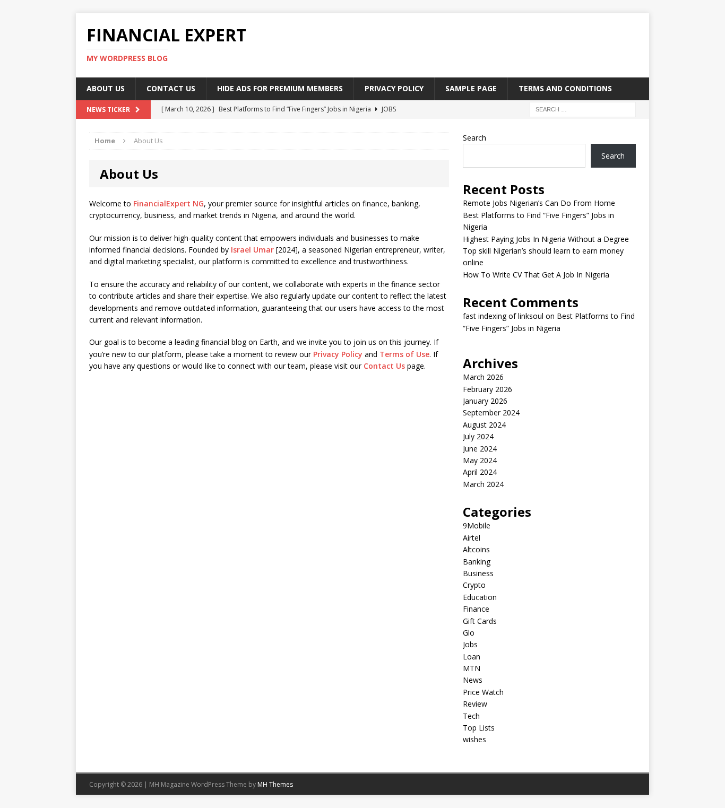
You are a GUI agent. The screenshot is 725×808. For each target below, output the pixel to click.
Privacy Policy (394, 88)
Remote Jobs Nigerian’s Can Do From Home (539, 203)
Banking (476, 562)
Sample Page (471, 88)
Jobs (470, 644)
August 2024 (484, 425)
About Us (106, 88)
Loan (471, 656)
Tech (471, 716)
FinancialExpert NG (168, 203)
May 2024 (480, 460)
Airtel (471, 538)
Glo (468, 633)
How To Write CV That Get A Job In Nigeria (536, 275)
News (472, 680)
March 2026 (483, 377)
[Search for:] (583, 108)
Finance (476, 609)
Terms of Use (404, 354)
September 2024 (491, 412)
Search (474, 138)
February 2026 (487, 389)
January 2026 (485, 401)
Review (475, 704)
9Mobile (476, 525)
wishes (474, 739)
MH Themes (275, 784)
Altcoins (476, 549)
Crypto (474, 585)
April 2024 (480, 472)
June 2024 (480, 449)
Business (478, 573)
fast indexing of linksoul (503, 316)
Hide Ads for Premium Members (280, 88)
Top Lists (479, 728)
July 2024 (478, 436)
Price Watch (483, 692)
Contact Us (170, 88)
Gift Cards (480, 621)
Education (480, 597)
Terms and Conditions (565, 88)
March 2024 (483, 484)
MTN (471, 668)
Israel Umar (252, 250)
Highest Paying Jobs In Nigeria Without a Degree (546, 239)
